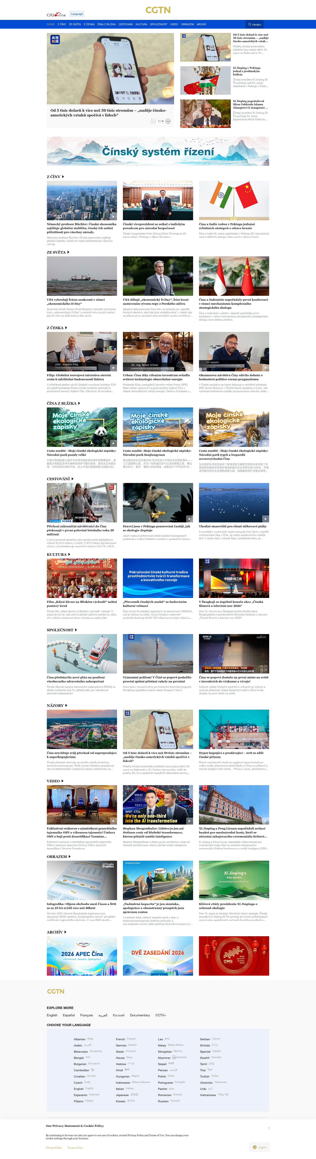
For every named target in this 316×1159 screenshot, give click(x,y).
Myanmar (172, 1058)
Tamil (207, 1064)
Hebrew (125, 1064)
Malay (170, 1045)
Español (69, 1015)
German (126, 1045)
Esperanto (86, 1095)
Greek (126, 1051)
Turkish (209, 1076)
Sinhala (209, 1045)
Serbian (210, 1039)
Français (86, 1015)
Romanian (170, 1095)
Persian (167, 1070)
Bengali (82, 1058)
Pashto (166, 1089)
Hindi (122, 1070)
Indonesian (133, 1082)
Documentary (140, 1015)
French (126, 1039)
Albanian (83, 1039)
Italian (125, 1089)
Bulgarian (87, 1064)
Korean (125, 1101)
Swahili (210, 1058)
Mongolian (170, 1051)
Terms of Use (75, 1147)
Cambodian (84, 1070)
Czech (82, 1082)
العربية (102, 1015)
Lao (164, 1039)
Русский (119, 1015)
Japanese (127, 1095)
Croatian (85, 1076)
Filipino (83, 1101)
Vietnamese (214, 1095)
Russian (169, 1101)
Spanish (210, 1051)
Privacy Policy (54, 1147)
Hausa (124, 1058)
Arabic (82, 1045)
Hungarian (127, 1076)
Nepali (166, 1064)
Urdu (206, 1089)
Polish (166, 1076)
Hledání (256, 24)
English (52, 1015)
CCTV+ (160, 1015)
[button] (167, 121)
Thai (206, 1070)
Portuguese (171, 1082)
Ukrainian (213, 1082)
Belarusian (88, 1051)
